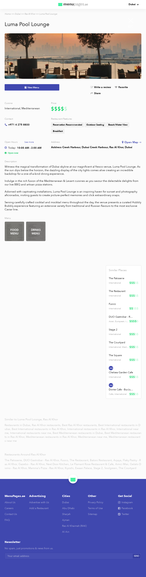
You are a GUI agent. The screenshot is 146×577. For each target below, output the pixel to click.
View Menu (33, 87)
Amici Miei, (122, 464)
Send (136, 556)
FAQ (7, 520)
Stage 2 (113, 329)
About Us (10, 502)
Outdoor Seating (95, 124)
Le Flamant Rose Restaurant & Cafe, (92, 464)
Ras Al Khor (29, 13)
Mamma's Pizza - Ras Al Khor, (46, 468)
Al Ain (65, 532)
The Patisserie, (14, 460)
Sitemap (92, 514)
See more (29, 142)
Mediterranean (31, 108)
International (12, 108)
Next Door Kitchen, (57, 464)
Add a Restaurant (38, 508)
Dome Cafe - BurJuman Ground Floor (121, 389)
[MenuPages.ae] (73, 4)
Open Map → (132, 142)
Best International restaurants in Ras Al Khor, (39, 429)
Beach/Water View (117, 124)
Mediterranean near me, (93, 437)
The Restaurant (117, 291)
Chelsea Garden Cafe (121, 372)
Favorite (123, 87)
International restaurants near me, (31, 433)
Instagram (127, 502)
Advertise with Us (39, 502)
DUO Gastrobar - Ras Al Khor (121, 317)
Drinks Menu (36, 231)
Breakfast (58, 131)
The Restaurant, (79, 460)
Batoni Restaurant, (101, 460)
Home (8, 13)
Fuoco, (65, 460)
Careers (9, 508)
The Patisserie (116, 278)
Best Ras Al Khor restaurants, (80, 425)
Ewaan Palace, (84, 468)
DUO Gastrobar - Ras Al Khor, (42, 460)
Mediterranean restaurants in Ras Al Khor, (52, 437)
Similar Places (118, 270)
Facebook (127, 508)
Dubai (132, 4)
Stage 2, (98, 468)
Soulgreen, (111, 468)
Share (97, 93)
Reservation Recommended (67, 124)
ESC (130, 26)
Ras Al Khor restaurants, (47, 425)
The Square (115, 355)
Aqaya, (117, 460)
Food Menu (14, 231)
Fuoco (112, 304)
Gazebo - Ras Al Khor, (32, 464)
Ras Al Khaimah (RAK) (74, 526)
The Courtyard (117, 342)
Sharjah (66, 514)
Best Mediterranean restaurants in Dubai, (78, 433)
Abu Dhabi (68, 508)
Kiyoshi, (69, 468)
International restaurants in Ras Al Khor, (91, 429)
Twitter (125, 514)
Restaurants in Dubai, (18, 425)
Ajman (65, 520)
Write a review (102, 87)
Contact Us (11, 514)
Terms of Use (95, 508)
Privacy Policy (95, 502)
